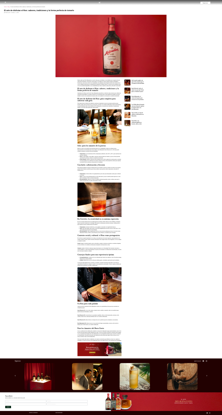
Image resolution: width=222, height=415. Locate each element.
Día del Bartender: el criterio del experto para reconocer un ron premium (138, 98)
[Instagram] (206, 361)
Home (5, 6)
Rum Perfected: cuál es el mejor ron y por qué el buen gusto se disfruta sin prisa (138, 90)
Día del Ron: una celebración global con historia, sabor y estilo (137, 122)
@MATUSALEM (197, 361)
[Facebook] (203, 361)
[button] (5, 2)
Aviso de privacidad (59, 412)
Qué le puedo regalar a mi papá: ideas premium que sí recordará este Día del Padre (138, 82)
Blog (9, 6)
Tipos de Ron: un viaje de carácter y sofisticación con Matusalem (138, 114)
